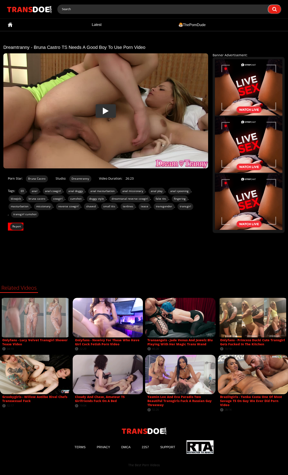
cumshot (75, 199)
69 (22, 191)
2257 (145, 447)
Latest (96, 25)
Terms (80, 447)
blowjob (16, 199)
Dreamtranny (80, 179)
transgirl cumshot (24, 214)
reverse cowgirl (68, 206)
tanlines (128, 206)
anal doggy (75, 191)
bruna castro (37, 199)
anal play (157, 191)
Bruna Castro (37, 179)
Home (10, 25)
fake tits (161, 199)
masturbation (20, 206)
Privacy (103, 447)
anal (34, 191)
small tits (109, 206)
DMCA (125, 447)
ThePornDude (194, 25)
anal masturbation (102, 191)
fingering (180, 199)
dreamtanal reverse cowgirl (130, 199)
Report (16, 226)
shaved (91, 206)
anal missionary (132, 191)
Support (167, 447)
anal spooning (179, 191)
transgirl (185, 206)
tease (144, 206)
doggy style (96, 199)
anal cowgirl (53, 191)
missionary (43, 206)
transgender (164, 206)
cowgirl (58, 199)
